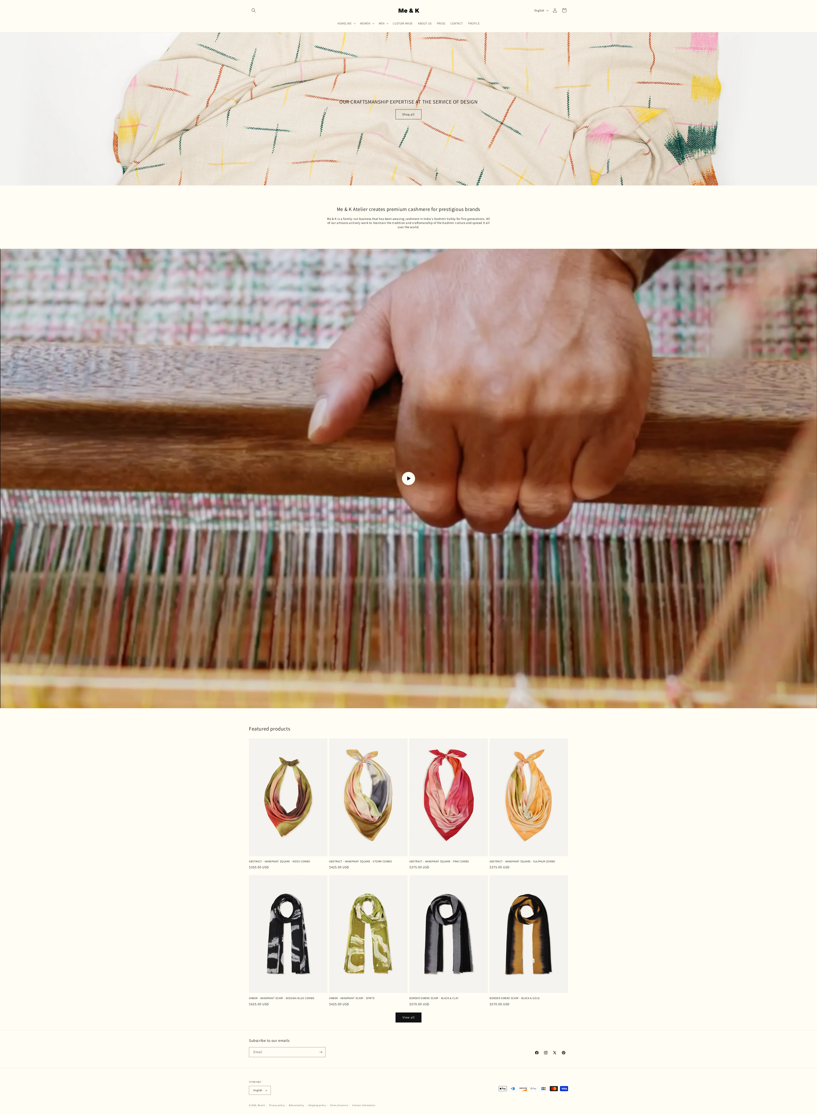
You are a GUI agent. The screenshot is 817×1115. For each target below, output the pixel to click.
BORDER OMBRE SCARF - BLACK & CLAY (433, 998)
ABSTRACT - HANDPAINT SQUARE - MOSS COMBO (279, 861)
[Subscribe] (320, 1052)
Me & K (261, 1105)
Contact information (363, 1105)
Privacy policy (277, 1105)
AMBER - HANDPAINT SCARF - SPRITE (352, 998)
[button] (253, 10)
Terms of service (339, 1105)
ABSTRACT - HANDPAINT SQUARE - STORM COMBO (360, 861)
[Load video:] (408, 478)
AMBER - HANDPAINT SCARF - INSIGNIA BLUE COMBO (281, 998)
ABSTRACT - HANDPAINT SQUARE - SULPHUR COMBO (522, 861)
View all (409, 1017)
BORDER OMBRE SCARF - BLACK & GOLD (515, 998)
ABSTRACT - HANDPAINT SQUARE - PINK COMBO (439, 861)
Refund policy (296, 1105)
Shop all (408, 114)
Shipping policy (317, 1105)
